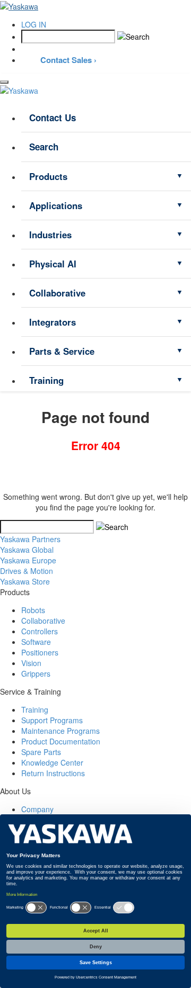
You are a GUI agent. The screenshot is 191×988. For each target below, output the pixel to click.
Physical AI (52, 263)
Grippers (35, 673)
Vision (31, 663)
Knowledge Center (52, 762)
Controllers (39, 631)
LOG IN (33, 24)
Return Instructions (53, 773)
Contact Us (52, 117)
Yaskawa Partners (30, 539)
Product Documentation (60, 741)
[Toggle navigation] (4, 82)
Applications (55, 205)
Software (36, 641)
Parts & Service (61, 351)
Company (37, 809)
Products (48, 176)
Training (46, 380)
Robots (33, 610)
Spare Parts (41, 752)
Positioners (39, 652)
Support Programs (52, 720)
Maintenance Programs (60, 730)
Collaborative (57, 292)
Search (43, 146)
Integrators (52, 322)
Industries (50, 234)
